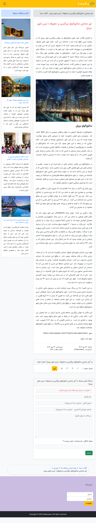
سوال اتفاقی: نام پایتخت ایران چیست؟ (78, 441)
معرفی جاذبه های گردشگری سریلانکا (17, 42)
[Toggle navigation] (4, 3)
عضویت (89, 503)
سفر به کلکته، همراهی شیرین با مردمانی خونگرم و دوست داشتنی (18, 158)
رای (54, 368)
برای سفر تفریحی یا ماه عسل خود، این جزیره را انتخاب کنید (16, 221)
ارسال (89, 452)
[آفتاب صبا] (86, 4)
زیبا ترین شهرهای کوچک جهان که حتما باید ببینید (18, 101)
